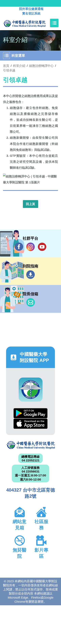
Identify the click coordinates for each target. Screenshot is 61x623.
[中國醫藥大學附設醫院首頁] (29, 23)
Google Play (30, 413)
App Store (30, 423)
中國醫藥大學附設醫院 (30, 445)
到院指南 (30, 274)
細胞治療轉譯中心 (41, 65)
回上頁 (30, 204)
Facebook (19, 247)
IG (30, 247)
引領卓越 (9, 70)
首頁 (6, 65)
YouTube (42, 247)
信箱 (30, 302)
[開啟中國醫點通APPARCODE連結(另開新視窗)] (31, 390)
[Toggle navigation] (54, 23)
